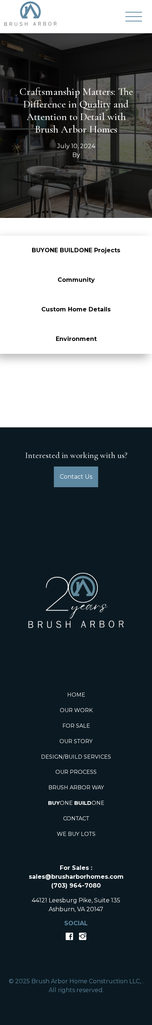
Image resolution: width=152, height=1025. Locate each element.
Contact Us (76, 476)
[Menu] (134, 16)
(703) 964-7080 (76, 885)
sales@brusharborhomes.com (76, 876)
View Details (76, 374)
